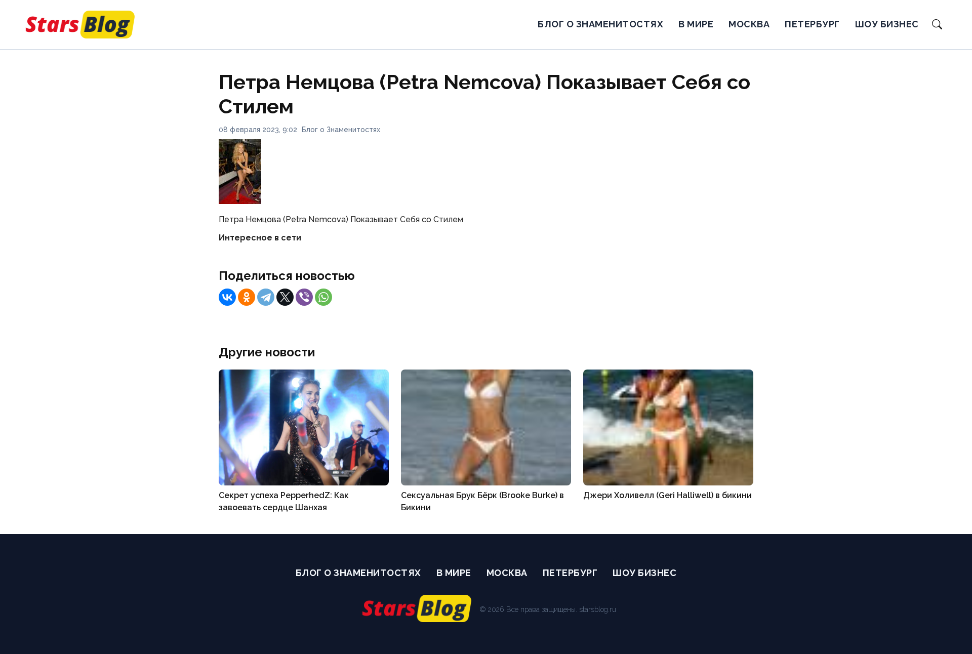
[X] (285, 297)
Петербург (812, 24)
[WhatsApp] (323, 297)
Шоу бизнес (887, 24)
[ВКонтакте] (227, 297)
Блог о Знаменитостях (600, 24)
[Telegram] (265, 297)
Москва (749, 24)
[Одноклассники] (246, 297)
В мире (695, 24)
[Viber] (304, 297)
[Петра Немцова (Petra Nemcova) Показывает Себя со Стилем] (240, 201)
